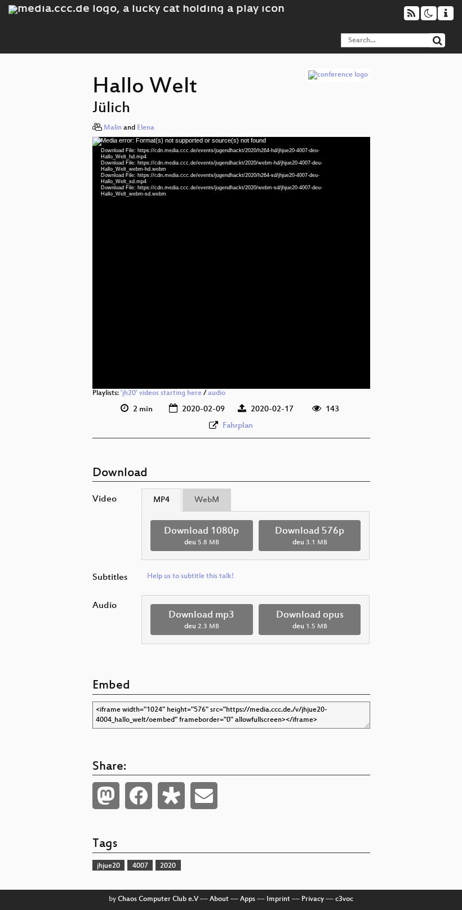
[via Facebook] (138, 795)
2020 (168, 866)
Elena (145, 128)
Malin (113, 128)
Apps (247, 899)
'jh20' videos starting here (161, 393)
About (219, 899)
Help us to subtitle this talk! (190, 576)
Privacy (312, 899)
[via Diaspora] (171, 795)
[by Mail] (203, 795)
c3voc (344, 899)
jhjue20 (108, 866)
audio (216, 393)
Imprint (278, 899)
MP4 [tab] (161, 500)
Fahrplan (238, 425)
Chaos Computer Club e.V (158, 899)
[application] (231, 263)
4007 (140, 866)
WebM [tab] (206, 500)
